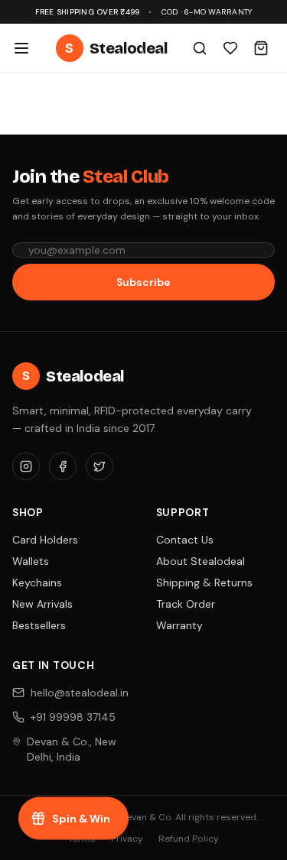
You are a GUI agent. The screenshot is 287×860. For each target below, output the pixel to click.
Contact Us (185, 540)
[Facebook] (63, 466)
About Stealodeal (200, 561)
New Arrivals (42, 604)
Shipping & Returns (204, 582)
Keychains (37, 582)
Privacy (127, 838)
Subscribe (143, 282)
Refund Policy (188, 838)
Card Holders (45, 540)
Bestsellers (39, 625)
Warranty (179, 625)
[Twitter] (99, 466)
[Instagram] (26, 466)
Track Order (185, 604)
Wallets (30, 561)
